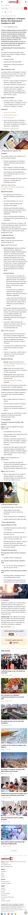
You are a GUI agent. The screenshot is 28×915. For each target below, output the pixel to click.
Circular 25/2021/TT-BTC (10, 115)
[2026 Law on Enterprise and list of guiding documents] (14, 808)
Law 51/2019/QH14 (9, 117)
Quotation (3, 888)
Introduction (3, 871)
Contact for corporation (6, 900)
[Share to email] (8, 12)
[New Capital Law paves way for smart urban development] (14, 711)
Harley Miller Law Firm (12, 26)
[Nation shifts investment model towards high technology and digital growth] (14, 832)
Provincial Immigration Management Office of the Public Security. (15, 364)
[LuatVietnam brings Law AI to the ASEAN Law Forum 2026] (14, 661)
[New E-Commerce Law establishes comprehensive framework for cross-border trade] (14, 686)
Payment (3, 891)
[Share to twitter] (5, 12)
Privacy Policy (4, 895)
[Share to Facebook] (2, 12)
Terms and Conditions (5, 893)
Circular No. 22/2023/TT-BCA (11, 128)
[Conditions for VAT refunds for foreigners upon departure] (14, 736)
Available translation (5, 881)
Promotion (3, 898)
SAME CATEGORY (5, 651)
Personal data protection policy (7, 897)
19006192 (15, 642)
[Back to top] (25, 912)
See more (14, 850)
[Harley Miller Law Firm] (2, 27)
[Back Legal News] (11, 12)
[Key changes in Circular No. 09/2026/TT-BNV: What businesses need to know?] (14, 760)
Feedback (3, 876)
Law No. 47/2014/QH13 (10, 112)
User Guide (3, 889)
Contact (2, 875)
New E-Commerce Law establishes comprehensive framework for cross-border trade (12, 697)
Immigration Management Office (12, 380)
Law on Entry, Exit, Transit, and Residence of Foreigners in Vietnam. (12, 188)
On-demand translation (6, 883)
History (2, 873)
